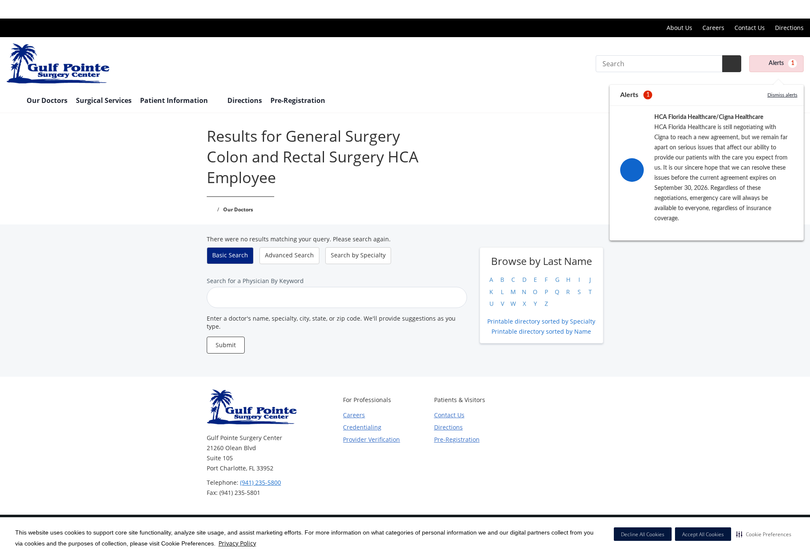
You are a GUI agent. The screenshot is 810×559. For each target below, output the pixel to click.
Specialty (358, 255)
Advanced (289, 255)
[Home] (12, 101)
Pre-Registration (297, 100)
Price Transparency (776, 9)
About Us (679, 28)
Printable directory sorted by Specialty (541, 321)
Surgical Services (104, 100)
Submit (226, 345)
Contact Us (749, 28)
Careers (713, 28)
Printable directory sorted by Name (541, 331)
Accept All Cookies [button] (703, 534)
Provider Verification (371, 439)
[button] (763, 534)
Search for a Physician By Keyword (255, 281)
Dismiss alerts (782, 94)
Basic (230, 255)
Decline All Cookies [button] (642, 534)
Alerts (781, 63)
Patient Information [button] (175, 100)
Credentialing (362, 427)
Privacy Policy (237, 543)
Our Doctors (47, 100)
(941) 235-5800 (260, 482)
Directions (789, 28)
